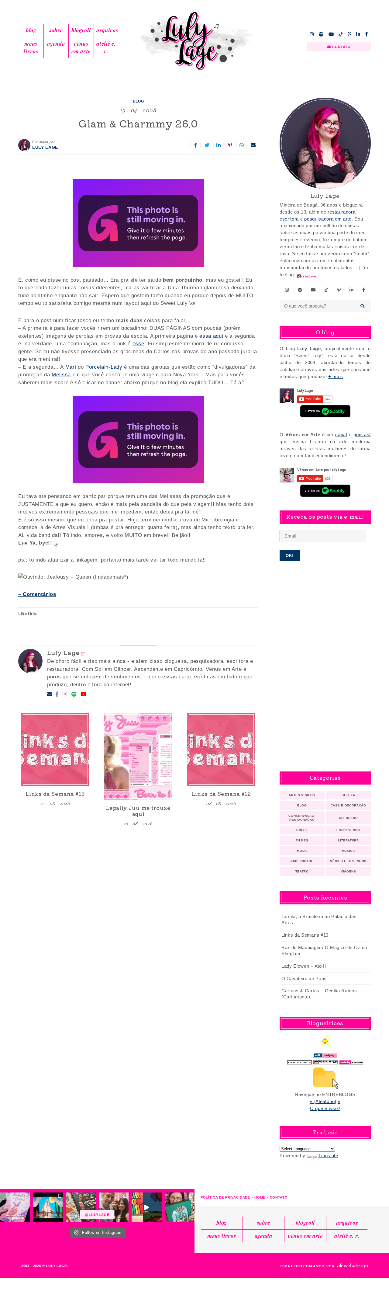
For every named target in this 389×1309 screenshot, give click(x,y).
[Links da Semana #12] (221, 749)
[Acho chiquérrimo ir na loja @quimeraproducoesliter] (15, 1207)
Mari (70, 367)
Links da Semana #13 (305, 935)
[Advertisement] (325, 666)
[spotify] (321, 34)
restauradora (341, 211)
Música (348, 850)
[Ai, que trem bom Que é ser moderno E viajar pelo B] (48, 1207)
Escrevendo (348, 830)
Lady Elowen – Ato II (303, 966)
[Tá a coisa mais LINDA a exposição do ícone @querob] (146, 1207)
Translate (328, 1155)
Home (259, 1197)
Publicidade (302, 861)
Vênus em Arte (81, 47)
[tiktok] (341, 34)
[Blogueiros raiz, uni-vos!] (299, 1060)
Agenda (56, 43)
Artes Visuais (302, 795)
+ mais (335, 376)
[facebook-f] (366, 34)
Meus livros (31, 47)
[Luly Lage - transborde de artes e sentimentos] (194, 41)
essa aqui (211, 336)
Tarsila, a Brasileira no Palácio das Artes (318, 919)
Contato (279, 1197)
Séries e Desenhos (348, 861)
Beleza (348, 795)
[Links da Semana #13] (55, 749)
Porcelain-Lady (103, 367)
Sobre (56, 30)
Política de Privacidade (225, 1197)
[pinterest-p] (349, 34)
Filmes (302, 840)
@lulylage (97, 1215)
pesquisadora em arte (328, 218)
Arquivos (107, 30)
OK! (290, 555)
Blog (31, 30)
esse (138, 343)
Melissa (61, 375)
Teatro (302, 871)
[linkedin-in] (358, 34)
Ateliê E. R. (106, 47)
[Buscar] (363, 306)
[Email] (50, 694)
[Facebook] (57, 694)
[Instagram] (65, 694)
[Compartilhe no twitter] (207, 145)
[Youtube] (83, 694)
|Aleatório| (325, 1101)
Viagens (348, 871)
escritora (289, 218)
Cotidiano (348, 818)
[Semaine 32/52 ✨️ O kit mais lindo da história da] (179, 1207)
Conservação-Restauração (301, 817)
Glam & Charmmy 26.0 (138, 123)
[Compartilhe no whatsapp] (241, 145)
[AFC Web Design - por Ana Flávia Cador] (352, 1266)
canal (341, 434)
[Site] (83, 653)
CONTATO (341, 47)
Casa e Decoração (348, 805)
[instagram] (312, 34)
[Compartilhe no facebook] (195, 145)
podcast (362, 434)
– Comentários (37, 594)
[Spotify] (74, 694)
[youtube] (331, 34)
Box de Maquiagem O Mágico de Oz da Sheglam (324, 950)
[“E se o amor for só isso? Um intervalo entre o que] (81, 1207)
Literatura (348, 840)
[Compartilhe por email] (253, 145)
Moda (302, 850)
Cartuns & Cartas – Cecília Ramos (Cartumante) (319, 993)
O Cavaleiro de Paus (304, 978)
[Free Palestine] (325, 1060)
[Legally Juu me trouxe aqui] (138, 756)
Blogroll (81, 30)
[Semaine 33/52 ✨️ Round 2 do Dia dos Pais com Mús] (114, 1207)
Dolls (302, 830)
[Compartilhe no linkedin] (218, 145)
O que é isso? (325, 1108)
